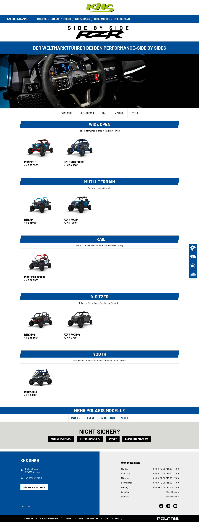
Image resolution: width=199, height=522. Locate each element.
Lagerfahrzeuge (82, 18)
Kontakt (113, 439)
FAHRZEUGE (42, 18)
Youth (124, 418)
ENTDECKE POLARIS (122, 18)
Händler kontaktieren (34, 487)
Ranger (75, 418)
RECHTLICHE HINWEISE (88, 518)
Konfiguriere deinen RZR (136, 439)
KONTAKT (68, 518)
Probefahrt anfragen (61, 439)
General (91, 418)
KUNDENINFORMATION (49, 518)
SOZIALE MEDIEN (112, 518)
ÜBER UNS (55, 18)
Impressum (25, 506)
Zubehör (67, 18)
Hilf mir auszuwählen (90, 439)
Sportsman (108, 418)
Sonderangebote (102, 18)
